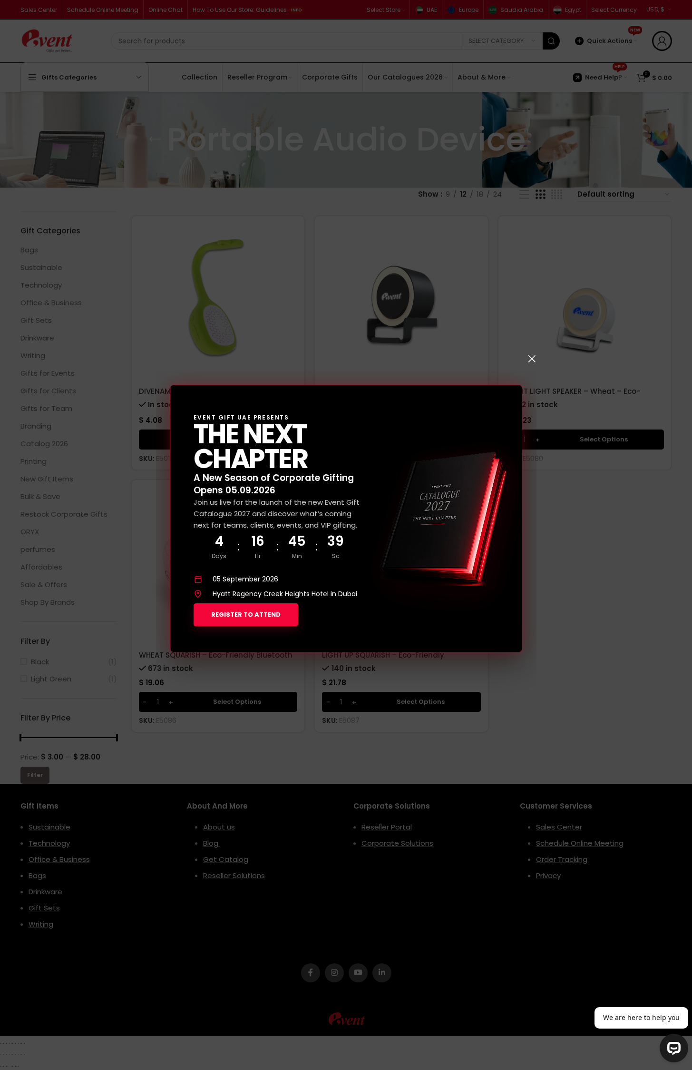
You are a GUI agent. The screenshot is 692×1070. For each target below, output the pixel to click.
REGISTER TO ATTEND (246, 614)
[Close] (532, 358)
